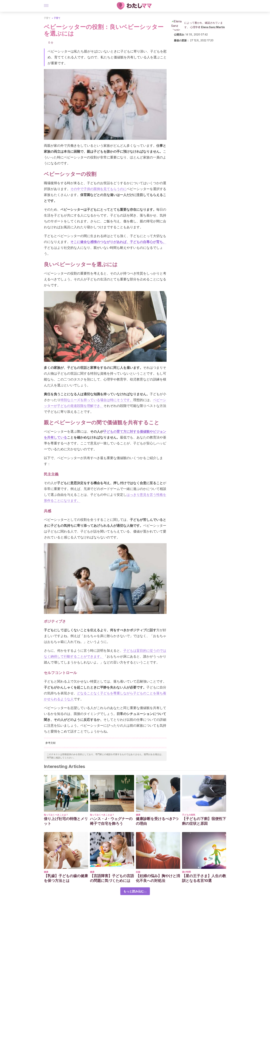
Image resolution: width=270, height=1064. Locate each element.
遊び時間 (186, 871)
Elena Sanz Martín (213, 27)
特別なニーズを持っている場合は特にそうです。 (96, 400)
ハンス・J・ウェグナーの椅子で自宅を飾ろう (111, 821)
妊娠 (138, 871)
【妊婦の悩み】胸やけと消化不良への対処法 (158, 878)
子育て (47, 18)
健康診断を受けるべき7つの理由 (157, 821)
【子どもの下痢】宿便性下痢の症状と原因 (204, 821)
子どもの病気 (188, 814)
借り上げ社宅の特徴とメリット (66, 821)
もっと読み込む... (135, 891)
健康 (138, 814)
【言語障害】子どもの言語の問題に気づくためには (112, 878)
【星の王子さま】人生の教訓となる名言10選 (204, 878)
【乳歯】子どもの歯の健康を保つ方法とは (66, 878)
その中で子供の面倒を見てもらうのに (98, 189)
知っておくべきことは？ (56, 814)
